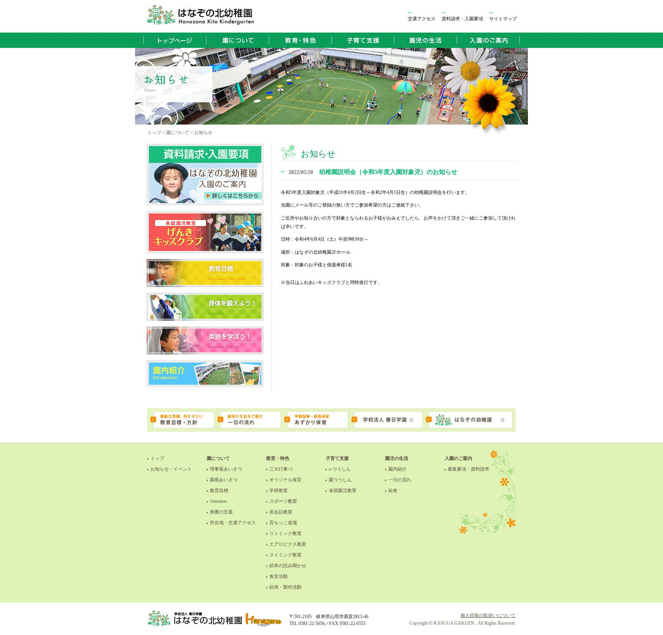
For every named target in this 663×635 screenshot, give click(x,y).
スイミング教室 (285, 555)
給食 (392, 490)
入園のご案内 (458, 458)
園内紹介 (397, 469)
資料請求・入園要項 (462, 18)
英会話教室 (280, 512)
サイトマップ (503, 18)
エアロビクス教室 (287, 544)
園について (218, 458)
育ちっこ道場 (283, 522)
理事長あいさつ (226, 469)
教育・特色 (277, 458)
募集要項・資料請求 (468, 469)
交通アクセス (421, 18)
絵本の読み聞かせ (287, 565)
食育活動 (278, 576)
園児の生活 (396, 458)
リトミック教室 (285, 533)
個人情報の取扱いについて (488, 615)
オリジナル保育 (285, 479)
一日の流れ (399, 479)
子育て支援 (337, 458)
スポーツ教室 (283, 501)
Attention (218, 501)
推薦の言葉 (221, 512)
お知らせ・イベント (171, 469)
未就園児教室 (342, 490)
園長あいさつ (223, 479)
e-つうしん (340, 469)
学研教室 (278, 490)
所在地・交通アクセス (233, 522)
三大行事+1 (281, 469)
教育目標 (219, 490)
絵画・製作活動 (285, 587)
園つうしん (340, 479)
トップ (157, 458)
